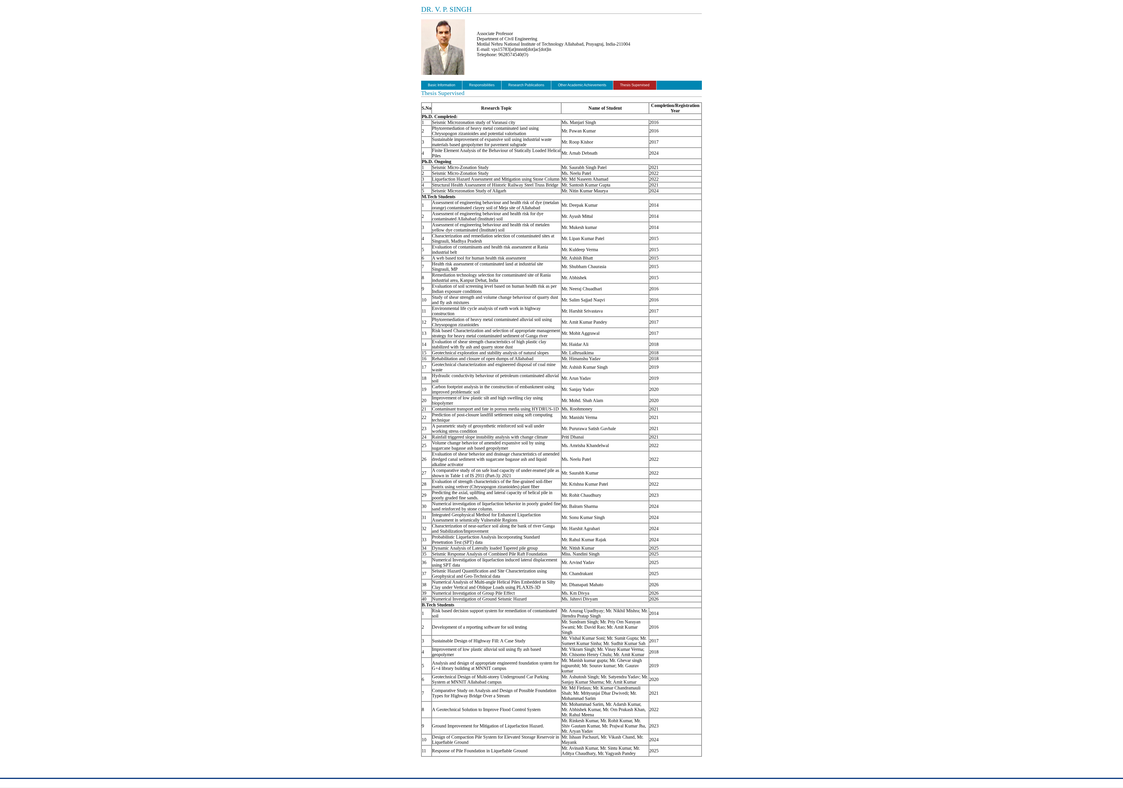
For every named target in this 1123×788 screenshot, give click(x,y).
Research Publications (526, 85)
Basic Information (441, 85)
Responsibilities (482, 85)
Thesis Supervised (635, 85)
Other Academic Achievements (582, 85)
